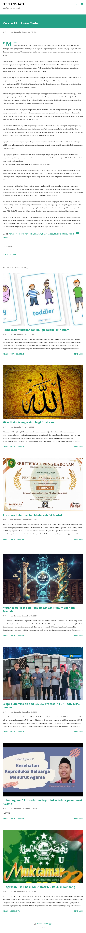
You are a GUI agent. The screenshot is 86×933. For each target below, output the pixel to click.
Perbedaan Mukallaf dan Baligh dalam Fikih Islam (36, 330)
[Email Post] (77, 234)
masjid (50, 234)
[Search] (76, 4)
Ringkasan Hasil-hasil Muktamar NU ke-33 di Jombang (39, 887)
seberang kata (14, 4)
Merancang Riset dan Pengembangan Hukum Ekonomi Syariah (39, 609)
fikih (18, 234)
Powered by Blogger (44, 924)
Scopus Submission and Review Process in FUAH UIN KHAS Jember (41, 705)
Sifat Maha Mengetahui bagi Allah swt (28, 422)
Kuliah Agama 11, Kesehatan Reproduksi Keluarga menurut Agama (42, 801)
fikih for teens (26, 234)
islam (44, 234)
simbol (65, 234)
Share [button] (5, 237)
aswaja (12, 234)
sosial (71, 234)
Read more (78, 354)
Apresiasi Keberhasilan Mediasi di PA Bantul (32, 515)
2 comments (15, 911)
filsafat (37, 234)
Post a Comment (10, 254)
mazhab (57, 234)
